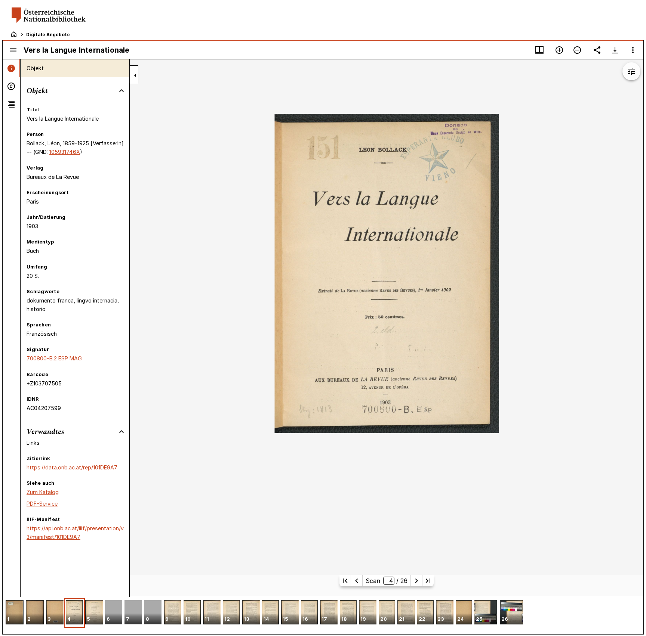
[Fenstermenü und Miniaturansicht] (539, 50)
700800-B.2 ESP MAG (54, 358)
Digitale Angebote (48, 34)
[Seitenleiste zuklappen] (135, 75)
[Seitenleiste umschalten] (13, 50)
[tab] (11, 68)
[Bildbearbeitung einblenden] (631, 71)
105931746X (64, 152)
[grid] (323, 615)
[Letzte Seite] (428, 580)
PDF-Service (42, 503)
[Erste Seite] (345, 580)
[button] (15, 613)
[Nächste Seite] (416, 580)
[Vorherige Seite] (357, 580)
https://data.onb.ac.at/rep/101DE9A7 (72, 467)
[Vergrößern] (559, 50)
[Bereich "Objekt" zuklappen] (121, 90)
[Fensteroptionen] (633, 50)
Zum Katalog (43, 492)
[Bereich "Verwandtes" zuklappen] (121, 431)
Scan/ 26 (386, 580)
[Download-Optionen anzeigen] (615, 50)
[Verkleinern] (577, 50)
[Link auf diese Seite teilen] (597, 50)
